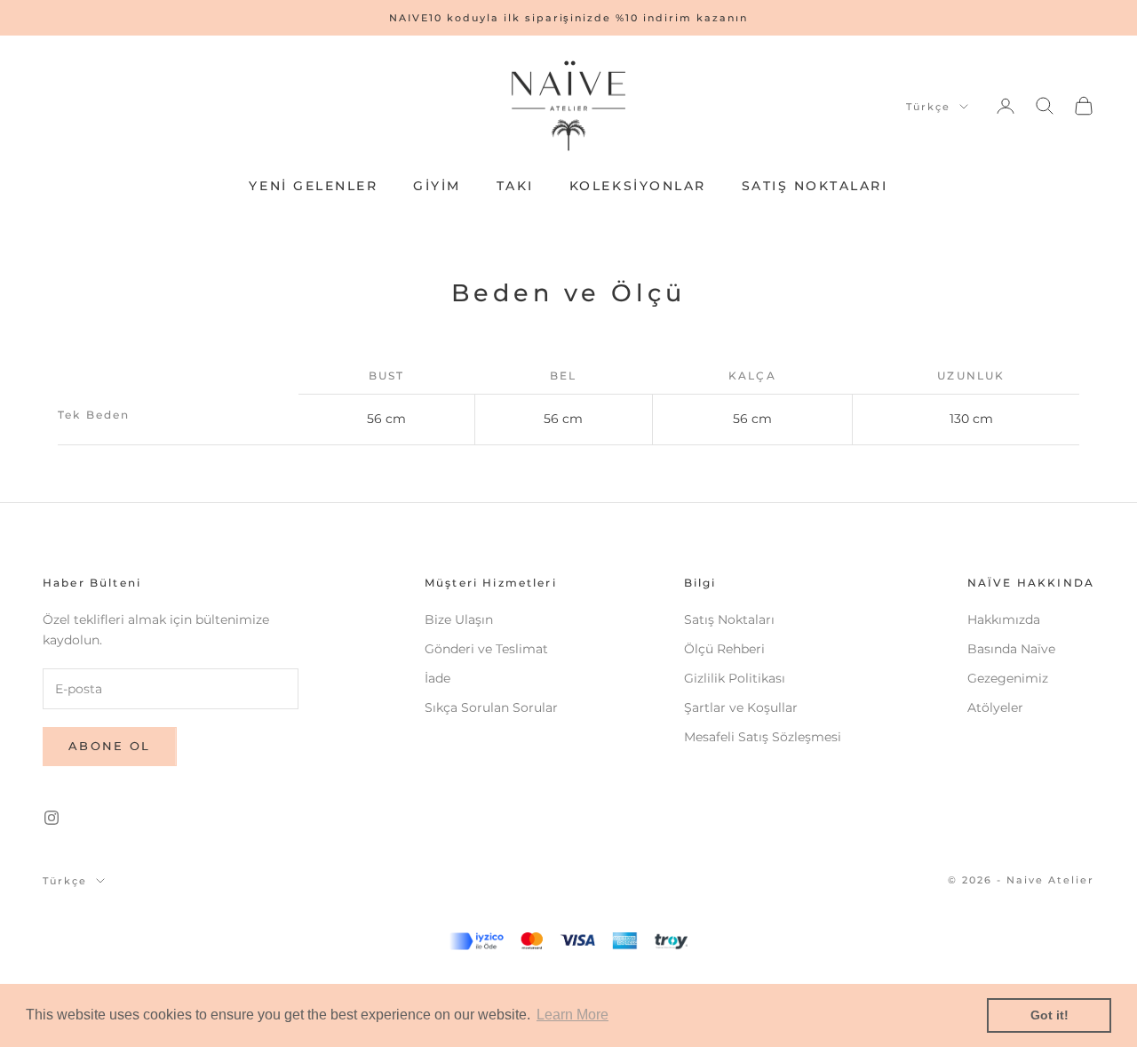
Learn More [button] (572, 1014)
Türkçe (928, 106)
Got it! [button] (1049, 1015)
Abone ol (109, 746)
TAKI (515, 186)
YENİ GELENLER (313, 186)
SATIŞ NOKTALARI (815, 186)
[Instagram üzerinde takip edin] (51, 818)
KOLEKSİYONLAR (637, 186)
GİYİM (437, 186)
